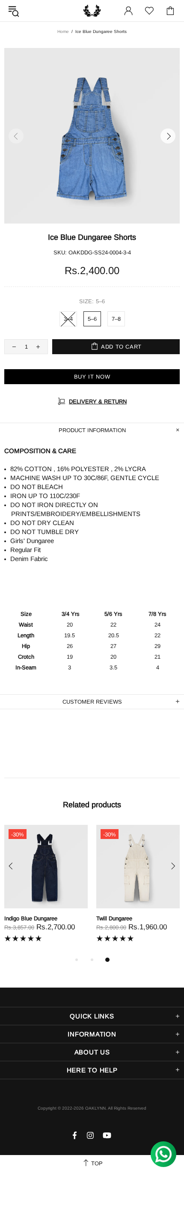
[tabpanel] (46, 890)
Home (63, 31)
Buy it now (92, 376)
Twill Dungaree (114, 918)
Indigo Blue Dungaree (30, 918)
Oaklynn (92, 10)
